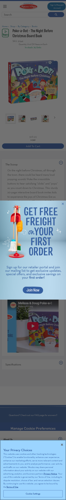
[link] (33, 250)
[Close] (62, 444)
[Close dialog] (63, 204)
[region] (33, 470)
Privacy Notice (50, 473)
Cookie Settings (33, 493)
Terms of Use (12, 486)
